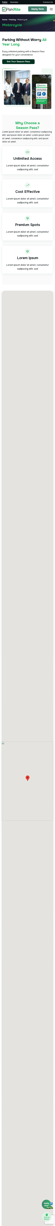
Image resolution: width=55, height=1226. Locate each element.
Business (14, 2)
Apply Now (37, 9)
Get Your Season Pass (18, 61)
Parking (12, 19)
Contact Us (48, 2)
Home (4, 19)
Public (4, 2)
